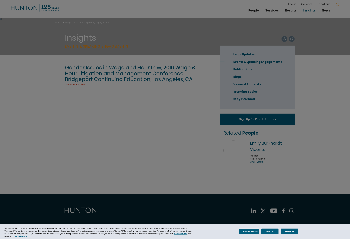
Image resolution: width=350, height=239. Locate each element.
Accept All (289, 231)
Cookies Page (180, 233)
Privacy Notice (19, 236)
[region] (175, 231)
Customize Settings (249, 231)
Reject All (270, 231)
